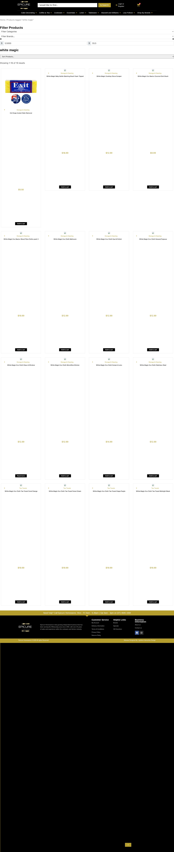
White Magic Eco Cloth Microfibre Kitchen (65, 365)
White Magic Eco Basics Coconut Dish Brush (153, 76)
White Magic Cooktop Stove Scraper (109, 76)
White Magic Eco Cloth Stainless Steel (153, 365)
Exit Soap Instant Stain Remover (21, 113)
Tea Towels (23, 488)
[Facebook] (137, 633)
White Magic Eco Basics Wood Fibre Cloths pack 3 (21, 239)
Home (2, 20)
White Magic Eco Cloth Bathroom (65, 239)
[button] (29, 13)
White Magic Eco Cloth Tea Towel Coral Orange (21, 491)
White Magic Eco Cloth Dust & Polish (109, 239)
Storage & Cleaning (23, 110)
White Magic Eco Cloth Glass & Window (21, 365)
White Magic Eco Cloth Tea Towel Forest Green (65, 491)
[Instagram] (141, 633)
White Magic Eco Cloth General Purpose (153, 239)
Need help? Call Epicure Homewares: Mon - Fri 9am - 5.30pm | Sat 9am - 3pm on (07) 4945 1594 (87, 613)
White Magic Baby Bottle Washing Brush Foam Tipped (65, 76)
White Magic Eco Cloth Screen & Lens (109, 365)
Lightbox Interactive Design (147, 640)
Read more (21, 476)
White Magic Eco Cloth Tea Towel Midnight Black (153, 491)
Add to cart (21, 223)
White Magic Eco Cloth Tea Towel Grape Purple (109, 491)
